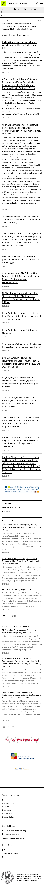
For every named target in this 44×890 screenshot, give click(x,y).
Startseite (5, 21)
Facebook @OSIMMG (12, 834)
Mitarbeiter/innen (9, 803)
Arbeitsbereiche (7, 24)
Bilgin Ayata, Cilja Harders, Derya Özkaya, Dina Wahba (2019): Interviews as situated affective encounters (21, 316)
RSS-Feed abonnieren (11, 853)
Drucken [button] (6, 850)
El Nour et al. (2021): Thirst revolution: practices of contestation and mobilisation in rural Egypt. (21, 259)
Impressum (7, 810)
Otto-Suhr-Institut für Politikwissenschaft (25, 21)
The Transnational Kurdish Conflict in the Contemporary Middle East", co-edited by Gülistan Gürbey (21, 219)
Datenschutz (8, 814)
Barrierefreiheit (9, 817)
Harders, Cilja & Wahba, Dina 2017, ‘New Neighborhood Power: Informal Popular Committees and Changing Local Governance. (20, 442)
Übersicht (8, 511)
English (6, 857)
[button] (4, 616)
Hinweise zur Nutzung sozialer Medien (13, 839)
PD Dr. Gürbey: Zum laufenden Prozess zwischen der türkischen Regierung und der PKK (22, 45)
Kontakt (6, 807)
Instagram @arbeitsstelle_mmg (15, 831)
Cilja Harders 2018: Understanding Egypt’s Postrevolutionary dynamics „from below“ (21, 345)
